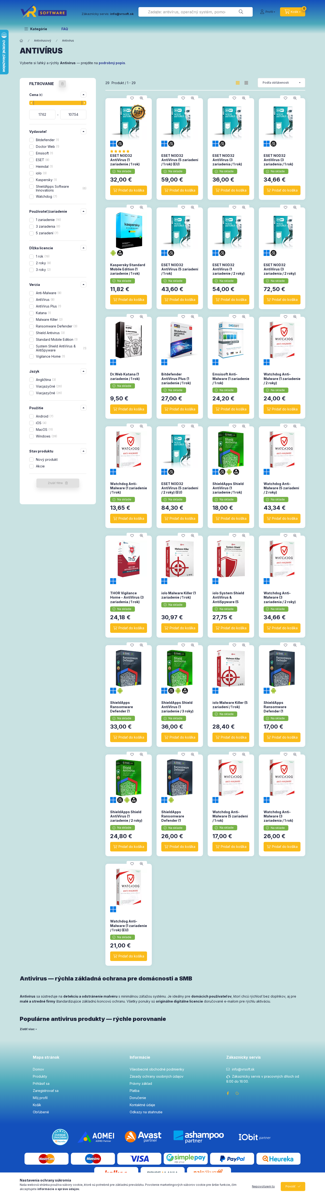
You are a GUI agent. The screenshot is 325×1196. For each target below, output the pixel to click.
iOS (40, 423)
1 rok (42, 256)
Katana (43, 313)
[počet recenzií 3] (121, 151)
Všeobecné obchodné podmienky (157, 1069)
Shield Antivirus (50, 333)
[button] (36, 29)
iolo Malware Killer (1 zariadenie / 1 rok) (178, 595)
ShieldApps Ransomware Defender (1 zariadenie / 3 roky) (126, 709)
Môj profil (40, 1098)
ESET (42, 160)
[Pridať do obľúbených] (132, 98)
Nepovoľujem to (263, 1186)
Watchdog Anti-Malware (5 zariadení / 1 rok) (230, 816)
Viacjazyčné (48, 386)
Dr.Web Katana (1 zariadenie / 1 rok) (125, 376)
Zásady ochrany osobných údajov (156, 1076)
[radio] (246, 83)
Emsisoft (44, 153)
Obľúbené (41, 1112)
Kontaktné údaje (142, 1105)
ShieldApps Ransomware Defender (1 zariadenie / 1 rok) (278, 709)
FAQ (64, 29)
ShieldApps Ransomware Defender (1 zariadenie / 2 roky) (177, 818)
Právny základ (141, 1083)
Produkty (40, 1076)
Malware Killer (49, 319)
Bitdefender (47, 140)
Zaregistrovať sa (46, 1091)
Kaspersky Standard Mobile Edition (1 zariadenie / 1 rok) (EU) (127, 271)
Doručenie (138, 1098)
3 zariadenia (47, 226)
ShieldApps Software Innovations (60, 188)
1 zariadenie (48, 220)
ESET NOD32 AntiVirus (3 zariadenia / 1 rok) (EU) (278, 162)
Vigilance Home (50, 356)
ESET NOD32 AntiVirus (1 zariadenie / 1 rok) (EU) (125, 162)
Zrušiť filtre (55, 483)
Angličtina (45, 380)
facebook (227, 1093)
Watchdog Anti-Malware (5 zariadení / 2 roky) (281, 488)
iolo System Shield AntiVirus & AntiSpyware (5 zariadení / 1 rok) (228, 599)
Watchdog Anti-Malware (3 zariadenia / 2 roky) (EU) (280, 599)
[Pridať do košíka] (128, 190)
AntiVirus (45, 300)
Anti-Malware (48, 293)
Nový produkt (47, 459)
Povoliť (290, 1186)
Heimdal (44, 166)
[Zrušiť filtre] (62, 83)
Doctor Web (47, 146)
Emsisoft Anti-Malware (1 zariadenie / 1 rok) (230, 378)
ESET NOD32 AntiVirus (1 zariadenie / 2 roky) (228, 269)
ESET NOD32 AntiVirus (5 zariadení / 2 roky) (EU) (179, 488)
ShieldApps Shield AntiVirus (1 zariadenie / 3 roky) (177, 707)
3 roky (43, 270)
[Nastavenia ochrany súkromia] (237, 1093)
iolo (41, 173)
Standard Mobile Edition (56, 339)
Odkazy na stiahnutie (146, 1112)
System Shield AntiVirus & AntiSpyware (60, 348)
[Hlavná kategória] (21, 40)
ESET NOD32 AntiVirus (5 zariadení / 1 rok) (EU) (179, 160)
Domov (38, 1069)
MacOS (44, 429)
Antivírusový (42, 40)
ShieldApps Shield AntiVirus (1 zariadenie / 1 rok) (228, 488)
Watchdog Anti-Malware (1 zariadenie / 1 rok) (128, 488)
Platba (134, 1091)
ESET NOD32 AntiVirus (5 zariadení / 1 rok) (179, 269)
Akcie (40, 466)
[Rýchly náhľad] (141, 98)
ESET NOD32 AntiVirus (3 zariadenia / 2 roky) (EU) (280, 271)
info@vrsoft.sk (243, 1069)
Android (44, 416)
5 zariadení (46, 233)
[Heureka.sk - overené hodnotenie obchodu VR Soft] (60, 1137)
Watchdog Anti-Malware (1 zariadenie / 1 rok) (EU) (128, 925)
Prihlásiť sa (41, 1083)
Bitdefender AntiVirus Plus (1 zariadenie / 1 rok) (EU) (176, 380)
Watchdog (46, 196)
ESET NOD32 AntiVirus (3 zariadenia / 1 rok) (227, 160)
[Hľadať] (241, 11)
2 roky (43, 263)
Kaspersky (46, 180)
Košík (37, 1105)
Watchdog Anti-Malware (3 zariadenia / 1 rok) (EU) (278, 818)
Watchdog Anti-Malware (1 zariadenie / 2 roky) (282, 378)
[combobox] (195, 12)
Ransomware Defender (56, 326)
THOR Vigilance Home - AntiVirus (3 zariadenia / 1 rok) (127, 597)
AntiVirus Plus (48, 306)
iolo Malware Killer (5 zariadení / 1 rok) (230, 705)
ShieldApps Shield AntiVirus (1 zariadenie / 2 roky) (126, 816)
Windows (46, 436)
